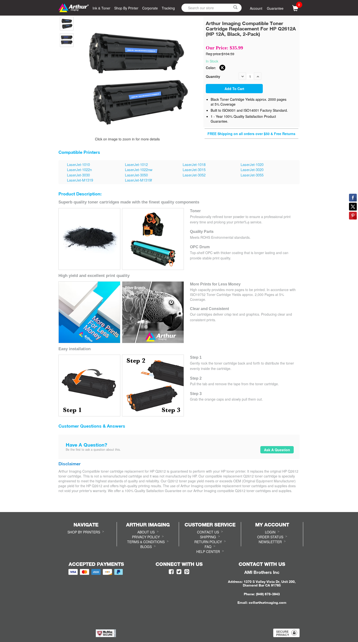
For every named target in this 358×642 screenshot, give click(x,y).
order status (270, 536)
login (270, 532)
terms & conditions (146, 541)
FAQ (208, 546)
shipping (208, 536)
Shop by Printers (83, 532)
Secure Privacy (282, 633)
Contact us (208, 532)
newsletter (270, 541)
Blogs (146, 546)
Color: (211, 67)
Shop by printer (126, 8)
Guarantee (275, 8)
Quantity (213, 76)
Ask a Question (277, 449)
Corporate (150, 8)
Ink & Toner (101, 8)
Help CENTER (208, 551)
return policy (208, 541)
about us (146, 532)
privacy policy (146, 536)
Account (256, 8)
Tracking (168, 8)
